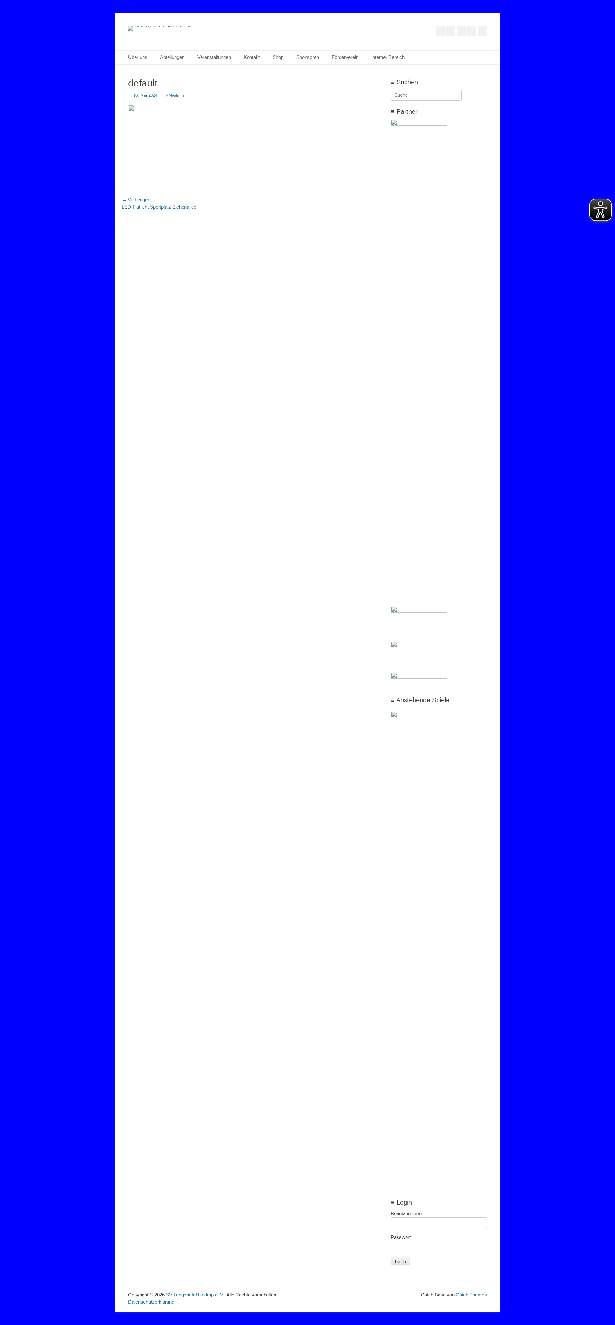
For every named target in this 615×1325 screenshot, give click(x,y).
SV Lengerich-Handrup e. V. (195, 1294)
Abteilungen (172, 57)
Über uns (137, 57)
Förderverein (345, 57)
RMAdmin (175, 95)
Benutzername (406, 1213)
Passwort (401, 1237)
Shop (278, 57)
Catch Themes (471, 1294)
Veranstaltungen (214, 57)
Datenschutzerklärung (151, 1301)
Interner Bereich (388, 57)
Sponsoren (307, 57)
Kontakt (252, 57)
